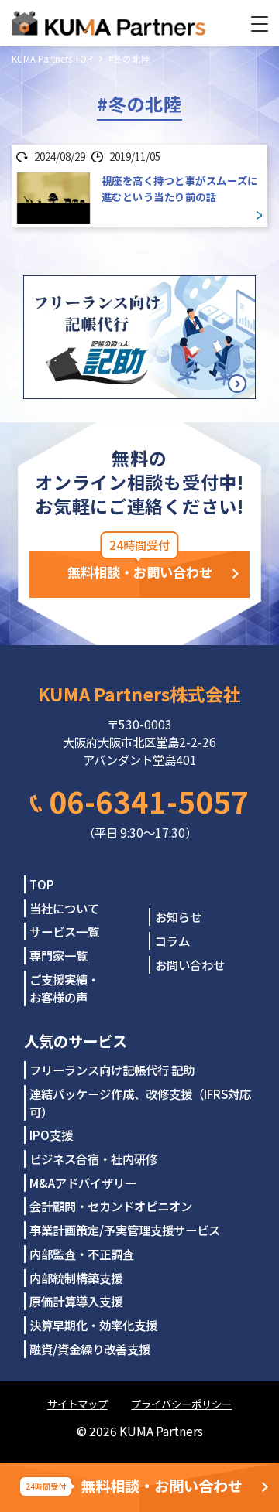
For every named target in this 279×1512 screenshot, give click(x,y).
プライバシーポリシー (181, 1403)
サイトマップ (77, 1403)
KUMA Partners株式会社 (139, 694)
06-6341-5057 (148, 800)
